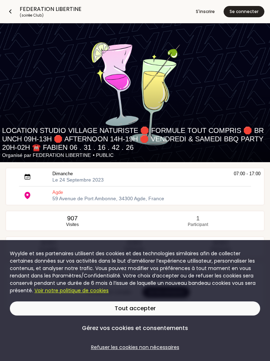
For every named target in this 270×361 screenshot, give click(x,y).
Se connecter (244, 11)
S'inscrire (205, 11)
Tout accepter (135, 308)
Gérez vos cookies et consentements (135, 328)
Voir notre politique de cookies (71, 290)
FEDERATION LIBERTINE (62, 155)
